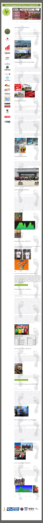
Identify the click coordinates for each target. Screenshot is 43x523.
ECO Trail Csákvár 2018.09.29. (22, 463)
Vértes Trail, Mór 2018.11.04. (21, 189)
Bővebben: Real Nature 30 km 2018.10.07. (21, 379)
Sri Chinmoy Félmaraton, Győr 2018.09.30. (26, 384)
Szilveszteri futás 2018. (20, 156)
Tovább (26, 496)
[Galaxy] (6, 11)
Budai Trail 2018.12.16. (20, 101)
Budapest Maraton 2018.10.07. (22, 289)
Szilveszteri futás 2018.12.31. (21, 27)
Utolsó (29, 496)
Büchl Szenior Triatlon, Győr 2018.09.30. (25, 420)
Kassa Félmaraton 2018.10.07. (22, 241)
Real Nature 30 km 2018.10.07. (22, 348)
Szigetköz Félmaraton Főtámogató (24, 62)
